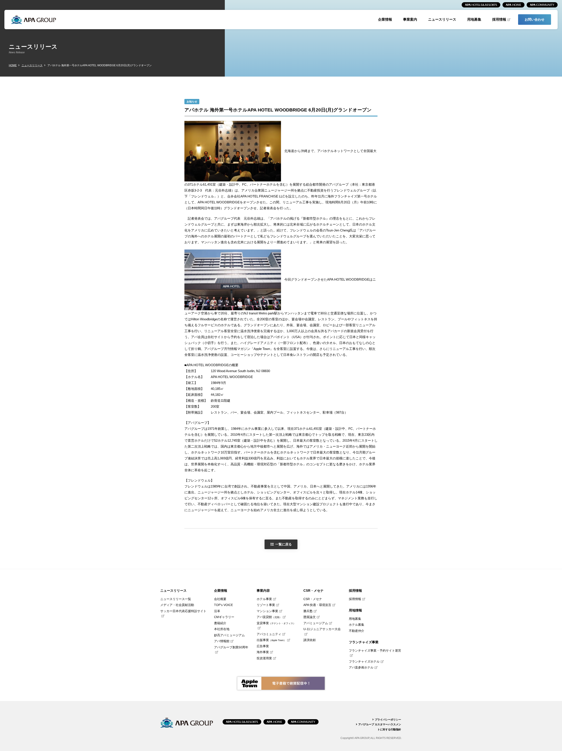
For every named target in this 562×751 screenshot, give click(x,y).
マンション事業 (267, 611)
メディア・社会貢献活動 (177, 605)
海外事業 (263, 652)
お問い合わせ (534, 19)
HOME (13, 65)
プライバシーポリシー (388, 719)
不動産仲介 (356, 631)
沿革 (217, 611)
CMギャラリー (224, 617)
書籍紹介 (220, 623)
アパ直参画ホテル (361, 667)
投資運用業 (264, 658)
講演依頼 (309, 640)
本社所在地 (221, 629)
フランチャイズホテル (364, 661)
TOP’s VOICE (223, 605)
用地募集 (474, 19)
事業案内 (410, 19)
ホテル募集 (356, 624)
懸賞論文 (309, 617)
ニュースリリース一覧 (175, 599)
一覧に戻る (283, 544)
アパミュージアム (315, 623)
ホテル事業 (264, 599)
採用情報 (499, 19)
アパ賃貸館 (269, 617)
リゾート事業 (266, 605)
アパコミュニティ (269, 634)
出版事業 (271, 640)
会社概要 (220, 599)
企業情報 (385, 19)
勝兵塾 (308, 611)
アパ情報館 (221, 641)
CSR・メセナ (312, 599)
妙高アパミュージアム (229, 635)
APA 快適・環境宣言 (317, 605)
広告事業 (263, 646)
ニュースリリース (442, 19)
